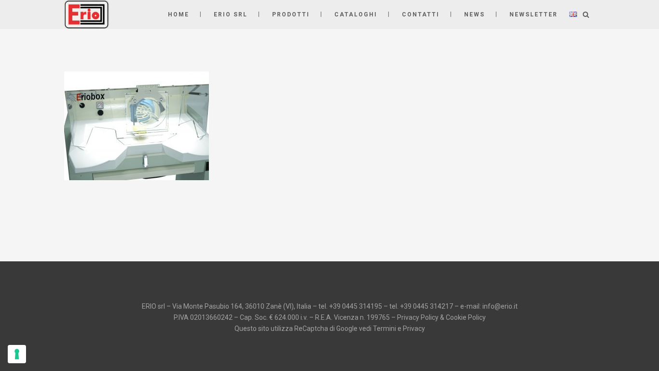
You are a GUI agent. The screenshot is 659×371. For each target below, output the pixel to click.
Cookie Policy (466, 317)
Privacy (414, 328)
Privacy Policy (418, 317)
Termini (384, 328)
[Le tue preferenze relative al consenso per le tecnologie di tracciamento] (17, 354)
